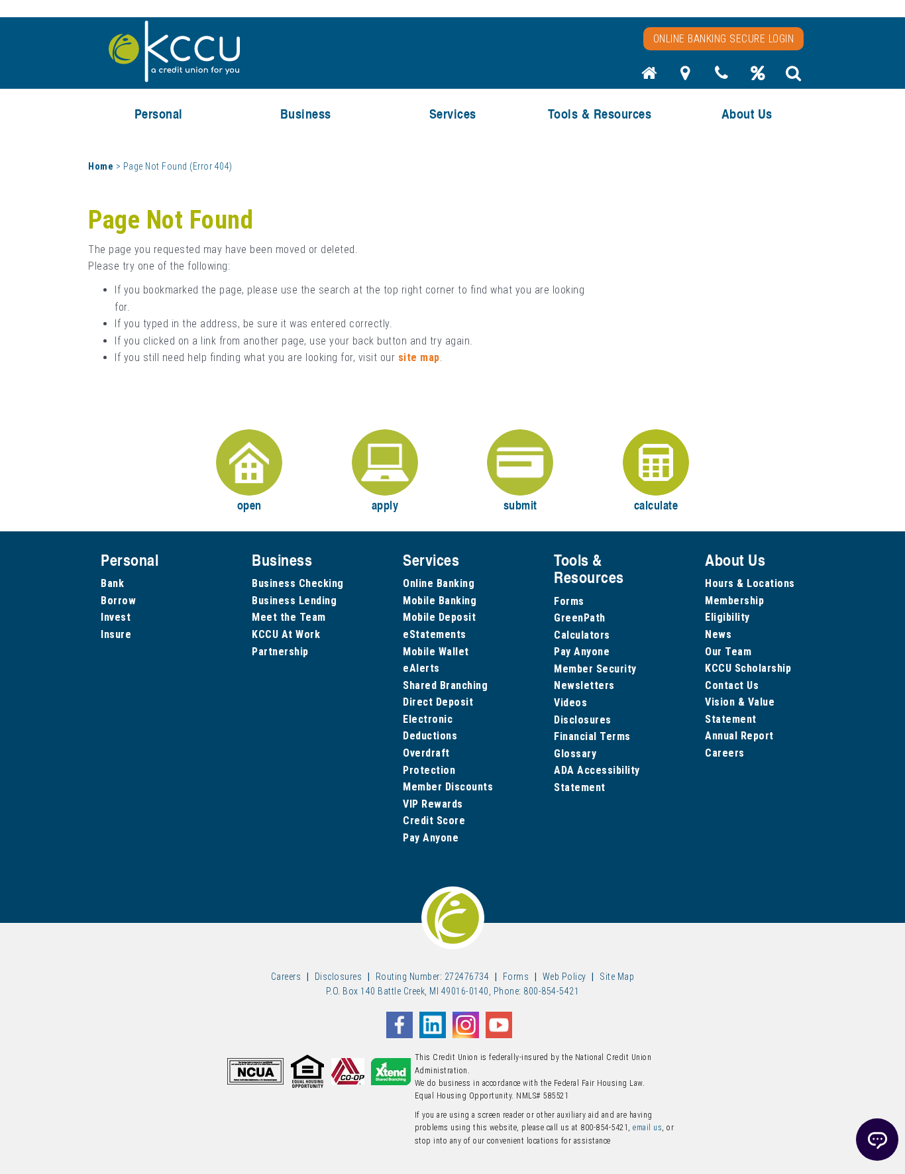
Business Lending (294, 600)
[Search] (793, 76)
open (249, 504)
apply (385, 504)
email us (647, 1127)
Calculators (582, 635)
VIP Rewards (433, 804)
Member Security (595, 669)
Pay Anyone (430, 837)
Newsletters (584, 685)
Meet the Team (289, 617)
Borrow (118, 600)
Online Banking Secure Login (723, 38)
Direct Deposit (438, 702)
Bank (112, 583)
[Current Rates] (757, 76)
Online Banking (438, 583)
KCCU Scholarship (748, 668)
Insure (116, 634)
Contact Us (732, 685)
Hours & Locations (750, 583)
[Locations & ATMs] (685, 76)
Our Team (728, 651)
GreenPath (580, 618)
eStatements (434, 634)
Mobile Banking (439, 600)
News (718, 634)
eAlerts (421, 668)
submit (520, 504)
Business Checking (298, 583)
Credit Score (434, 820)
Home (100, 166)
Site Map (617, 976)
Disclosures (583, 720)
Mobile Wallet (436, 651)
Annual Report (739, 735)
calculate (656, 504)
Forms (569, 601)
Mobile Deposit (439, 617)
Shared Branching (445, 685)
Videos (570, 702)
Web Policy (564, 976)
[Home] (649, 76)
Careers (725, 753)
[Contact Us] (721, 76)
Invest (116, 617)
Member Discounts (448, 786)
